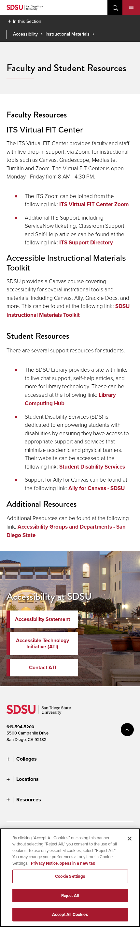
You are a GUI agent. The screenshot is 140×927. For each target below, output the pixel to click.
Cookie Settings (70, 876)
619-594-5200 (20, 727)
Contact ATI (42, 667)
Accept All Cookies (70, 914)
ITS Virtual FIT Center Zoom (94, 204)
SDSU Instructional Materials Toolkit (68, 310)
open (114, 7)
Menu (131, 7)
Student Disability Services (92, 467)
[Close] (129, 838)
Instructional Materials (68, 34)
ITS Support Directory (86, 243)
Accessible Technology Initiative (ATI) (42, 643)
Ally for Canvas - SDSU (96, 488)
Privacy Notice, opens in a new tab (63, 863)
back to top (127, 729)
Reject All (70, 895)
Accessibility (25, 34)
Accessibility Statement (42, 619)
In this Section (27, 21)
